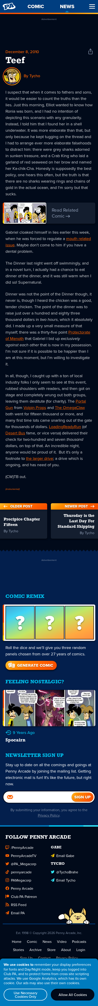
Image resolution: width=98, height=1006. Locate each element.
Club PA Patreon (24, 896)
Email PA (18, 912)
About (66, 949)
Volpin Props (34, 407)
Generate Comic (35, 665)
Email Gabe (65, 855)
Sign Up (26, 957)
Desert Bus (15, 433)
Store (51, 949)
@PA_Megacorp (23, 863)
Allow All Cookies (73, 994)
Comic (32, 941)
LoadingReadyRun (65, 426)
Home (16, 941)
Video (62, 941)
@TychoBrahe (67, 872)
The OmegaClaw (70, 407)
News (47, 941)
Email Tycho (65, 880)
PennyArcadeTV (23, 855)
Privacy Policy (48, 815)
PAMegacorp (21, 880)
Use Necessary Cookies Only (25, 994)
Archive (35, 949)
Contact (44, 957)
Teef (15, 60)
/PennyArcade (22, 847)
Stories (18, 949)
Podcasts (79, 941)
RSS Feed (18, 904)
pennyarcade (21, 872)
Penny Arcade (22, 888)
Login (80, 949)
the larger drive (39, 458)
